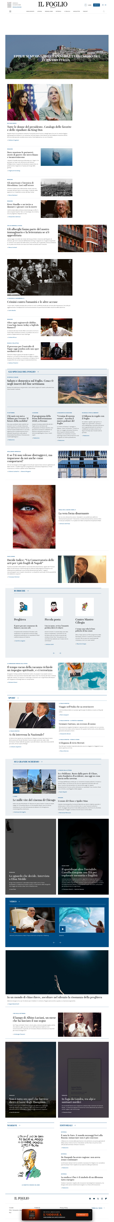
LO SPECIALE (82, 1215)
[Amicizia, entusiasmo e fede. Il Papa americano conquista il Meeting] (32, 920)
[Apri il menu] (10, 11)
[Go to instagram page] (102, 1198)
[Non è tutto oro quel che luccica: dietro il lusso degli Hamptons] (30, 1080)
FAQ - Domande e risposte (16, 1210)
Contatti (11, 1207)
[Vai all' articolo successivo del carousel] (60, 653)
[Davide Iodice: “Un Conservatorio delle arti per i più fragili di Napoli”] (82, 569)
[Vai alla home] (52, 5)
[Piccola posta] (54, 607)
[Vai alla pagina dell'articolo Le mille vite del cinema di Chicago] (34, 781)
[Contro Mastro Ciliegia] (84, 607)
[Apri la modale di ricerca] (104, 11)
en (105, 5)
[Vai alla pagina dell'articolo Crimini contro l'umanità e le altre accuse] (39, 277)
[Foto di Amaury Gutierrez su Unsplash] (57, 969)
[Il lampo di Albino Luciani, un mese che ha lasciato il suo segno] (79, 1025)
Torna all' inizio (97, 1208)
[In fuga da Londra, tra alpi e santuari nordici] (83, 1080)
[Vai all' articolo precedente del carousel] (54, 653)
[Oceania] (81, 920)
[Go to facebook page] (90, 1198)
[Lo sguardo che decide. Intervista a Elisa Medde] (30, 857)
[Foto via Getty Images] (82, 676)
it (102, 5)
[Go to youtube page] (94, 1198)
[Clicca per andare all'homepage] (21, 1198)
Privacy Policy (64, 1207)
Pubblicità (37, 1207)
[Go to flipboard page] (106, 1198)
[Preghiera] (23, 607)
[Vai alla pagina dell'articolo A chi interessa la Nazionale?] (32, 715)
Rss (10, 1212)
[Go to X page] (98, 1198)
